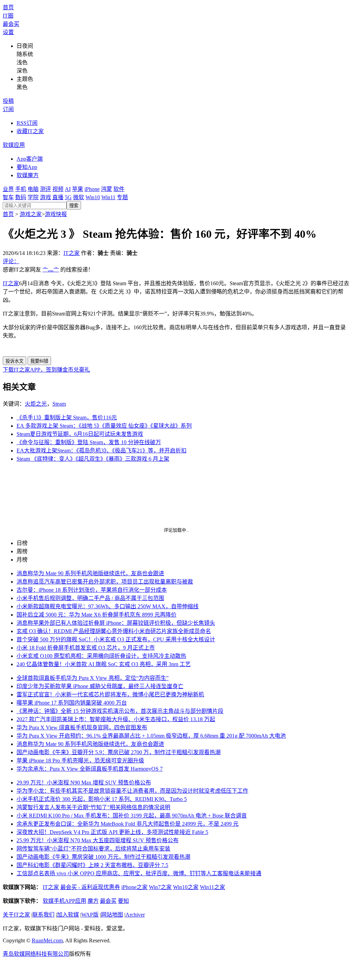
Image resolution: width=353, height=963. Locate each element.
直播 (57, 197)
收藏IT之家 (30, 131)
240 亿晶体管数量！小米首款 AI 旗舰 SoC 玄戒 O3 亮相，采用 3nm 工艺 (104, 664)
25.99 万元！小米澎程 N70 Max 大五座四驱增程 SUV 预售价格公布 (98, 840)
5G (68, 197)
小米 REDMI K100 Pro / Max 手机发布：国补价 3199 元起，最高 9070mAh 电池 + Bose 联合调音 (132, 815)
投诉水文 (14, 361)
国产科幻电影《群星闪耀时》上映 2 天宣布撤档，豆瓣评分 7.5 (92, 865)
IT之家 (71, 253)
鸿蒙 (106, 189)
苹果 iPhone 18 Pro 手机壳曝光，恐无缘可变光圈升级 (80, 760)
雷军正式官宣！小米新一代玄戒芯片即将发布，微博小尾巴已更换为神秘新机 (110, 694)
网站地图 (112, 915)
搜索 (73, 205)
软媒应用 (14, 145)
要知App (27, 167)
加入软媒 (68, 915)
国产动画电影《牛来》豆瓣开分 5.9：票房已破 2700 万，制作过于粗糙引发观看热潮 (119, 752)
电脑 (33, 189)
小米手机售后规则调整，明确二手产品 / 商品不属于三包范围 (90, 598)
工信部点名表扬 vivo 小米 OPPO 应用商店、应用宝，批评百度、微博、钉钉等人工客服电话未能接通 (139, 873)
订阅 (8, 109)
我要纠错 (39, 361)
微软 (78, 197)
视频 (57, 189)
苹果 (77, 189)
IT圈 (8, 16)
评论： (11, 261)
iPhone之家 (134, 887)
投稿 (8, 101)
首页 (8, 7)
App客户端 (30, 159)
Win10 (92, 197)
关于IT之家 (16, 915)
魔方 (93, 901)
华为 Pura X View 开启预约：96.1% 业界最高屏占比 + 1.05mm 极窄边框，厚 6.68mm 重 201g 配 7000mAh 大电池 (151, 736)
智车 (8, 197)
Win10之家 (186, 887)
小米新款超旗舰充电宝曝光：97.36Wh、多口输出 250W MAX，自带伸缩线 (108, 606)
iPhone (92, 189)
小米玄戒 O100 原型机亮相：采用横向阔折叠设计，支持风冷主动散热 (101, 656)
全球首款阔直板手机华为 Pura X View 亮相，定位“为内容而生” (93, 678)
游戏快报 (56, 214)
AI (68, 189)
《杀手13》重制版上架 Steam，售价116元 (67, 417)
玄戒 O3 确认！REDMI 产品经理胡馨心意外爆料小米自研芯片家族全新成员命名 (114, 631)
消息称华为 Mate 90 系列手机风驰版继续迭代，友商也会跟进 (90, 573)
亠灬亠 (50, 269)
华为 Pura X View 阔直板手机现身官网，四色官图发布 (82, 727)
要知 (123, 901)
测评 (45, 189)
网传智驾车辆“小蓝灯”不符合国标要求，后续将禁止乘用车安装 (93, 849)
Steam (59, 404)
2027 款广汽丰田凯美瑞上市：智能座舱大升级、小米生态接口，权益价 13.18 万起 (116, 719)
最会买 (11, 24)
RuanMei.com (47, 940)
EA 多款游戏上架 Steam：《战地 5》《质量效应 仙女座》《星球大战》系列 (104, 426)
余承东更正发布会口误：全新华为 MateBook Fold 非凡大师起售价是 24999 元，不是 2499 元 (128, 824)
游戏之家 (31, 214)
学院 (33, 197)
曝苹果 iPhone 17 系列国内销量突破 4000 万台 (72, 703)
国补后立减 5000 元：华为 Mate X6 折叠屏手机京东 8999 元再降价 (96, 615)
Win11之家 (212, 887)
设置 (8, 32)
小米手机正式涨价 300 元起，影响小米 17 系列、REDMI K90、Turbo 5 (102, 799)
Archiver (135, 915)
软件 (118, 189)
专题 (122, 197)
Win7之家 (160, 887)
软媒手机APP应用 (64, 901)
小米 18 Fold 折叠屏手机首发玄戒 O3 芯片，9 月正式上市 (86, 648)
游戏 (45, 197)
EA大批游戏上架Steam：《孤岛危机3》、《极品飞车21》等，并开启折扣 (101, 450)
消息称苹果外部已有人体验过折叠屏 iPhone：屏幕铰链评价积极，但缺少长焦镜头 (116, 623)
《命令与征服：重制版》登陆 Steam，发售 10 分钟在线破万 (89, 442)
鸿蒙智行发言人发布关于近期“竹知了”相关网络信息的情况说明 (93, 807)
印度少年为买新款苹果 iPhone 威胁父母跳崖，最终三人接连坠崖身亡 (100, 686)
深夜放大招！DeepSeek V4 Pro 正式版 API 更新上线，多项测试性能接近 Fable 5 (112, 832)
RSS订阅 (27, 123)
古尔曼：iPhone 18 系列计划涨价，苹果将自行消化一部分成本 (92, 590)
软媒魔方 (28, 175)
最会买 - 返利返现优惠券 (90, 887)
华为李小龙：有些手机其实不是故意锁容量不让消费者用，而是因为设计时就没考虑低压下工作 (132, 791)
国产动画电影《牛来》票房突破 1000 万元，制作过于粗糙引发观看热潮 (103, 857)
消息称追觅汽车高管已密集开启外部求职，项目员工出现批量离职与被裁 (105, 582)
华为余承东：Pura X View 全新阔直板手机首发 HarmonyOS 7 (90, 769)
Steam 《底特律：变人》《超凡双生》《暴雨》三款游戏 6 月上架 (93, 459)
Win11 (108, 197)
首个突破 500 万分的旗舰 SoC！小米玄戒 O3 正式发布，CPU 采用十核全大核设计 (116, 639)
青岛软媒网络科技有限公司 (36, 954)
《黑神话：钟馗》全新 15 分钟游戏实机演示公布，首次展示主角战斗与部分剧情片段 (120, 711)
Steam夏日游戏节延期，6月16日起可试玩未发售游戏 (80, 434)
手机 (20, 189)
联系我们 (43, 915)
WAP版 (90, 915)
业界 (8, 189)
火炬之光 (36, 404)
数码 (20, 197)
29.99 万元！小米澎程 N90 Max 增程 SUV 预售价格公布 (84, 782)
